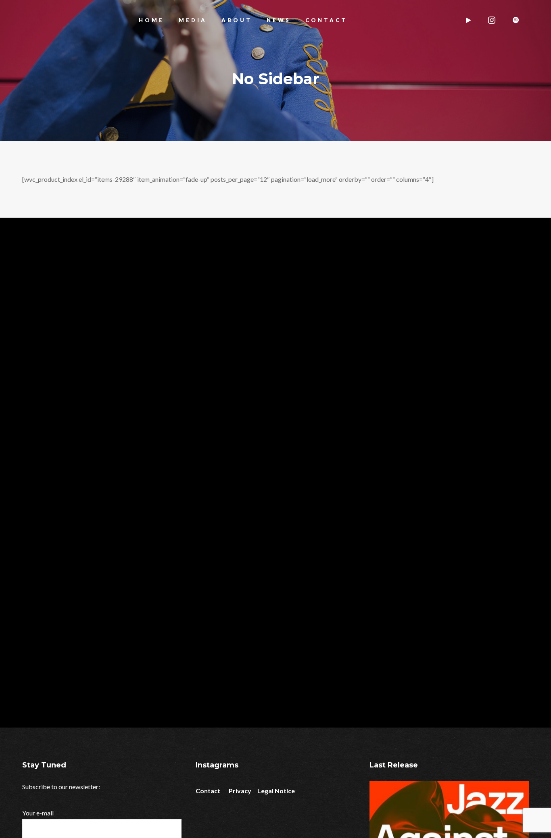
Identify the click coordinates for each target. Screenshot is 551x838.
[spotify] (516, 20)
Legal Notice (276, 790)
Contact (208, 790)
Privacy (240, 790)
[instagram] (492, 20)
